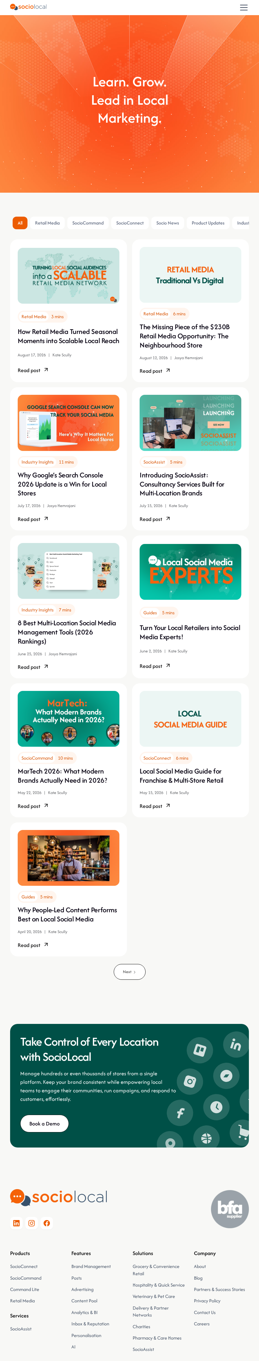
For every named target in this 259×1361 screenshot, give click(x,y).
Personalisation (86, 1335)
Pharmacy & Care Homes (157, 1338)
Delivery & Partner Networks (151, 1311)
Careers (202, 1323)
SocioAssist (21, 1328)
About (200, 1266)
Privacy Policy (207, 1300)
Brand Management (91, 1266)
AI (73, 1346)
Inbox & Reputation (90, 1323)
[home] (28, 7)
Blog (198, 1278)
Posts (76, 1278)
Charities (141, 1326)
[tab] (20, 223)
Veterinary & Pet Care (154, 1296)
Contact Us (205, 1312)
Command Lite (24, 1289)
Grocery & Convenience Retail (156, 1269)
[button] (242, 7)
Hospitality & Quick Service (159, 1285)
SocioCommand (25, 1278)
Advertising (82, 1289)
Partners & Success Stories (219, 1289)
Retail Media (22, 1300)
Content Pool (84, 1300)
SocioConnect (24, 1266)
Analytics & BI (84, 1312)
